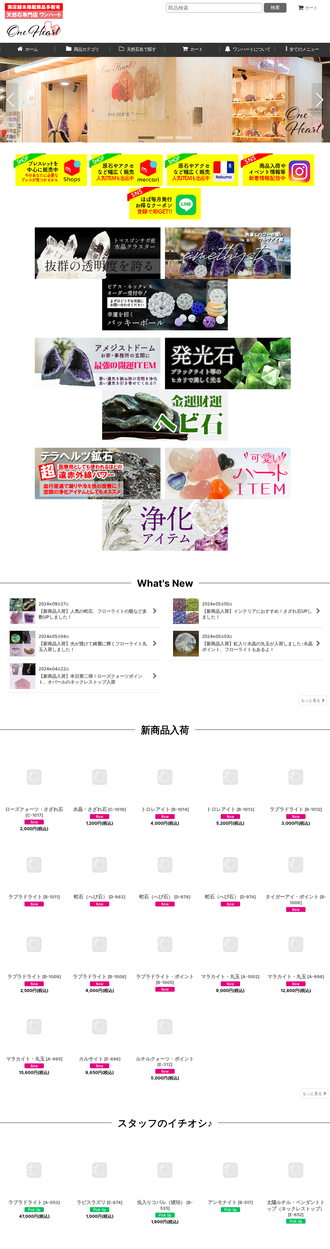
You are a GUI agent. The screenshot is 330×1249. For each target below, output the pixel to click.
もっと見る (310, 700)
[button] (302, 50)
